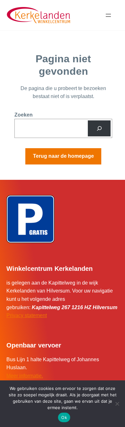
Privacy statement (26, 315)
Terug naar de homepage (63, 156)
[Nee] (117, 403)
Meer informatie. (24, 375)
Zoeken (23, 115)
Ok (64, 417)
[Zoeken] (99, 128)
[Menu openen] (108, 15)
